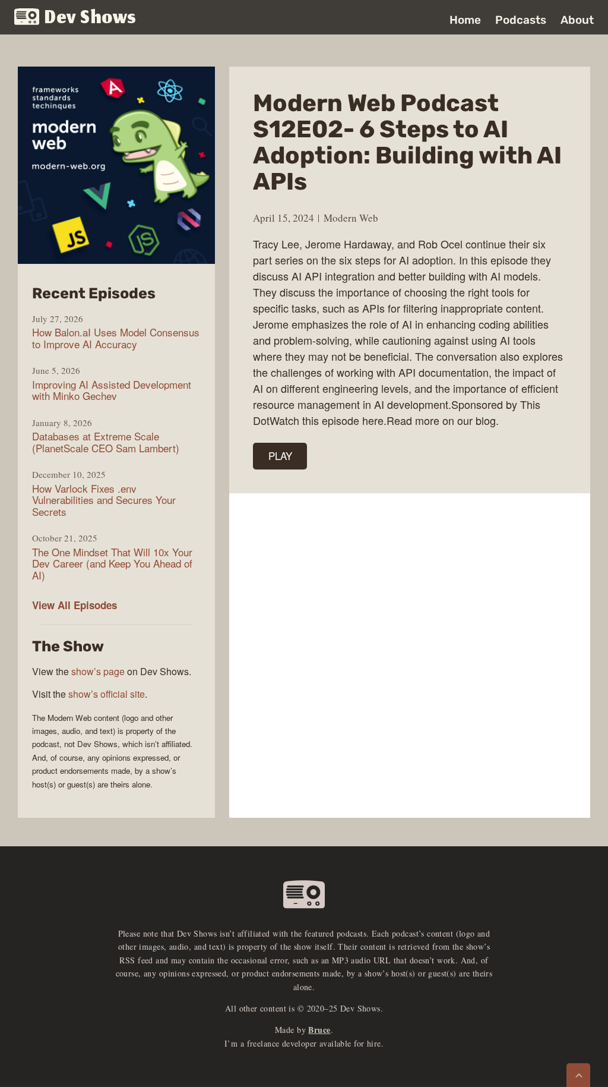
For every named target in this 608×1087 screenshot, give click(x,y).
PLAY (280, 455)
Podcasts (520, 20)
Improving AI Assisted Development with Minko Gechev (111, 390)
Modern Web (351, 218)
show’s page (98, 671)
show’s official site (106, 694)
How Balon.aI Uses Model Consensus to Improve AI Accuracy (116, 337)
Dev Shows (91, 18)
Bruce (319, 1029)
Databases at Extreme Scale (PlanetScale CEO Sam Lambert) (105, 441)
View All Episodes (74, 605)
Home (465, 20)
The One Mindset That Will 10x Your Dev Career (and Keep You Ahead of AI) (112, 563)
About (577, 20)
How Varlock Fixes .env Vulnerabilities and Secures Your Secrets (104, 500)
